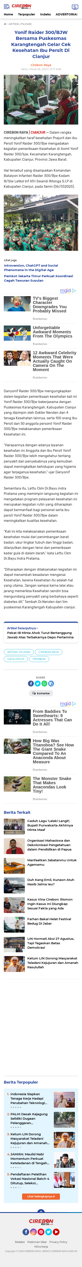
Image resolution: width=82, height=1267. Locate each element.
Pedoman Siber (37, 1242)
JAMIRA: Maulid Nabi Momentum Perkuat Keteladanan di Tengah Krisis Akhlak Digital (29, 1158)
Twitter (50, 1237)
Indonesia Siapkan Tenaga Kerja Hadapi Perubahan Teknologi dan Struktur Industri (28, 1098)
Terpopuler (26, 14)
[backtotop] (41, 1213)
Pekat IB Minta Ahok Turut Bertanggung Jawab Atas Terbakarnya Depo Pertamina (40, 635)
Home (8, 14)
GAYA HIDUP (15, 659)
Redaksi (20, 1242)
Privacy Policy (58, 1242)
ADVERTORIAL (67, 14)
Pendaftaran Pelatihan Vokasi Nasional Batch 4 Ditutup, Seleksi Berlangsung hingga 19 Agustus (30, 1178)
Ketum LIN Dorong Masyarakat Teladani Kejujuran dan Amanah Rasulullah (29, 1138)
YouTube (59, 1237)
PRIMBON (39, 659)
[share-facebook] (31, 683)
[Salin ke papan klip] (51, 683)
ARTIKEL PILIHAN (18, 652)
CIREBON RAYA (48, 652)
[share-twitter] (38, 683)
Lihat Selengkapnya (40, 1196)
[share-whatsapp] (44, 683)
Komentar (43, 693)
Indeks (45, 14)
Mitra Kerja (41, 1246)
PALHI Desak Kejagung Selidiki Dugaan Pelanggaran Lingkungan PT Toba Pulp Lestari (29, 1118)
